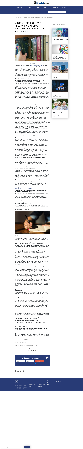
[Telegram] (36, 351)
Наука (45, 7)
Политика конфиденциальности (19, 384)
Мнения (64, 7)
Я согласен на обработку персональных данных (39, 363)
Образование (54, 7)
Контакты (40, 386)
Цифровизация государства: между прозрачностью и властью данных (60, 95)
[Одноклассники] (33, 351)
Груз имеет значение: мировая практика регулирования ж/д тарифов (60, 76)
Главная (17, 17)
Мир (38, 7)
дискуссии (17, 345)
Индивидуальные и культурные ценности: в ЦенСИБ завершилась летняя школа (60, 57)
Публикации (28, 188)
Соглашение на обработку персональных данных (21, 385)
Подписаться (39, 361)
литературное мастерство (31, 345)
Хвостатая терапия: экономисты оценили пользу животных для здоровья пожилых (60, 114)
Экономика (19, 7)
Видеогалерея (31, 12)
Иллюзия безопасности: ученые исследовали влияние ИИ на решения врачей (60, 41)
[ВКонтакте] (31, 351)
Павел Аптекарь (22, 342)
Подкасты (41, 12)
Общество (29, 7)
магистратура (22, 345)
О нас (30, 386)
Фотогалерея (20, 12)
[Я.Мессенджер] (29, 351)
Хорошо (27, 446)
